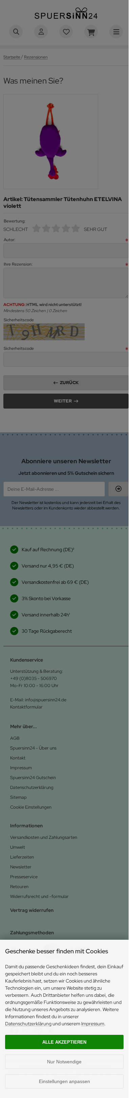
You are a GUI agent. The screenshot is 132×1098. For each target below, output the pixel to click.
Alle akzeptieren (64, 1042)
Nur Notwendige (64, 1061)
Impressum (92, 1024)
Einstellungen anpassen (64, 1081)
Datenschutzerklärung (28, 1024)
